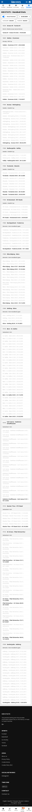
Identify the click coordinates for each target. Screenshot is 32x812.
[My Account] (30, 2)
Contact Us (5, 794)
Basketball (5, 737)
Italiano (26, 801)
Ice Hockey (5, 740)
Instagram (5, 776)
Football (4, 734)
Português (14, 803)
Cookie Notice (6, 762)
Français (15, 801)
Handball (4, 746)
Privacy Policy (6, 759)
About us (4, 756)
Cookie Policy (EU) (7, 765)
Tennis (4, 743)
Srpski (19, 803)
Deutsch (21, 801)
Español (10, 801)
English (5, 801)
